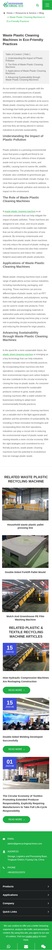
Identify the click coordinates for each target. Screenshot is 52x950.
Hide (26, 54)
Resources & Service (26, 13)
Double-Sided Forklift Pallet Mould (25, 572)
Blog (41, 13)
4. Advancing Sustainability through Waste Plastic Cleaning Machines (23, 78)
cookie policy (32, 936)
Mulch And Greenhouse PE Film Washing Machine (25, 618)
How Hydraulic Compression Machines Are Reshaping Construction (26, 679)
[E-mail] (26, 946)
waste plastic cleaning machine (20, 211)
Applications (10, 895)
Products (8, 886)
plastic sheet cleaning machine (18, 354)
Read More (15, 690)
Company (8, 903)
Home (10, 13)
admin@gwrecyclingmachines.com (24, 843)
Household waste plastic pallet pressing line (25, 526)
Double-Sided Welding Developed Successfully (23, 738)
